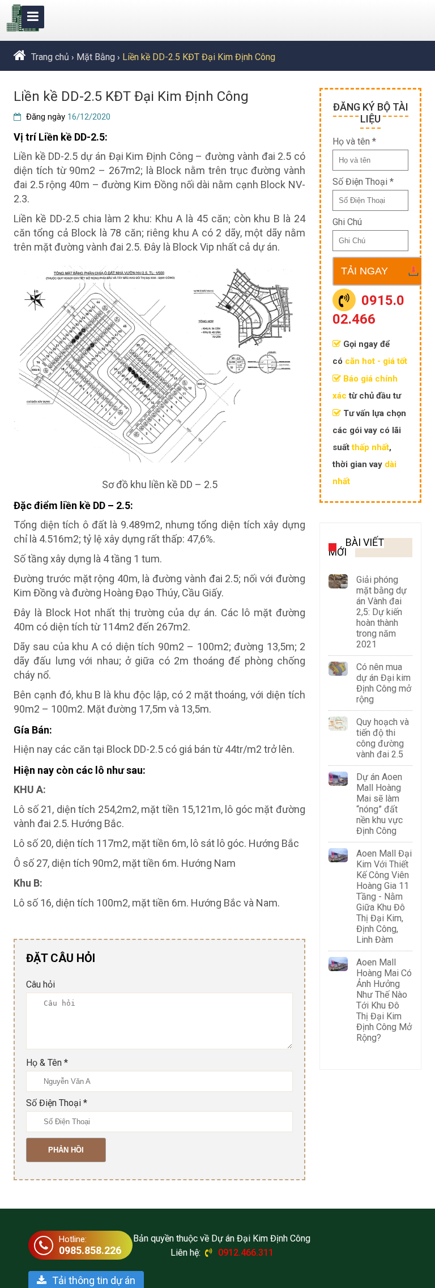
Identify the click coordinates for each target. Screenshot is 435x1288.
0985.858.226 (90, 1250)
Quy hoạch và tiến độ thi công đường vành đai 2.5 (382, 738)
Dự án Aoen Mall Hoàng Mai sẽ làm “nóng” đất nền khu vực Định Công (379, 804)
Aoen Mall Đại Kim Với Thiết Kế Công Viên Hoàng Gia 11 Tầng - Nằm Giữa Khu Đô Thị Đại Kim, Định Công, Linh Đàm (384, 896)
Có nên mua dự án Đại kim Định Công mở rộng (383, 683)
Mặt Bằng (95, 57)
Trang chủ (50, 57)
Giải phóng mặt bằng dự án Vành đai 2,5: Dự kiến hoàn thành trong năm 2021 (381, 612)
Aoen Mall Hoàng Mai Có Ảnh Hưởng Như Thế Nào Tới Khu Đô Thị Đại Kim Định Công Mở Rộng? (384, 1000)
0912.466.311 (246, 1252)
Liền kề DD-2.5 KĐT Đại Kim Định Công (198, 57)
